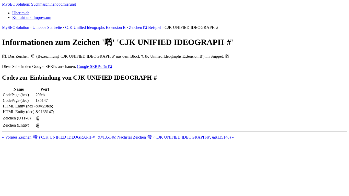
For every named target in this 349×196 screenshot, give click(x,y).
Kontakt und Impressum (31, 17)
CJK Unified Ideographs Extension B (95, 27)
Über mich (20, 13)
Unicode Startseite (47, 27)
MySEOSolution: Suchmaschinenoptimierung (39, 4)
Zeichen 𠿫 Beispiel (145, 27)
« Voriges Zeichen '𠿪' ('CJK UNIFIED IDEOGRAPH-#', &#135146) (59, 137)
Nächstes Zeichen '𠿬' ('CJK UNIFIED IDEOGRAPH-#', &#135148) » (175, 137)
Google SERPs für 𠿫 (94, 66)
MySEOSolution (15, 27)
